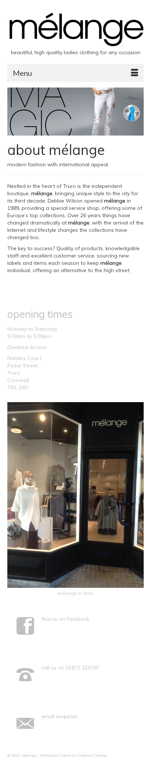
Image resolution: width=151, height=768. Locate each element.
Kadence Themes (92, 755)
